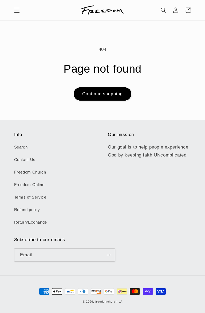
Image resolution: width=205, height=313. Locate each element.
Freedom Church (30, 172)
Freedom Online (29, 185)
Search (21, 147)
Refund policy (27, 210)
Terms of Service (30, 197)
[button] (17, 10)
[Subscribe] (108, 254)
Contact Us (25, 160)
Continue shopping (102, 94)
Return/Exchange (30, 222)
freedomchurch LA (109, 301)
